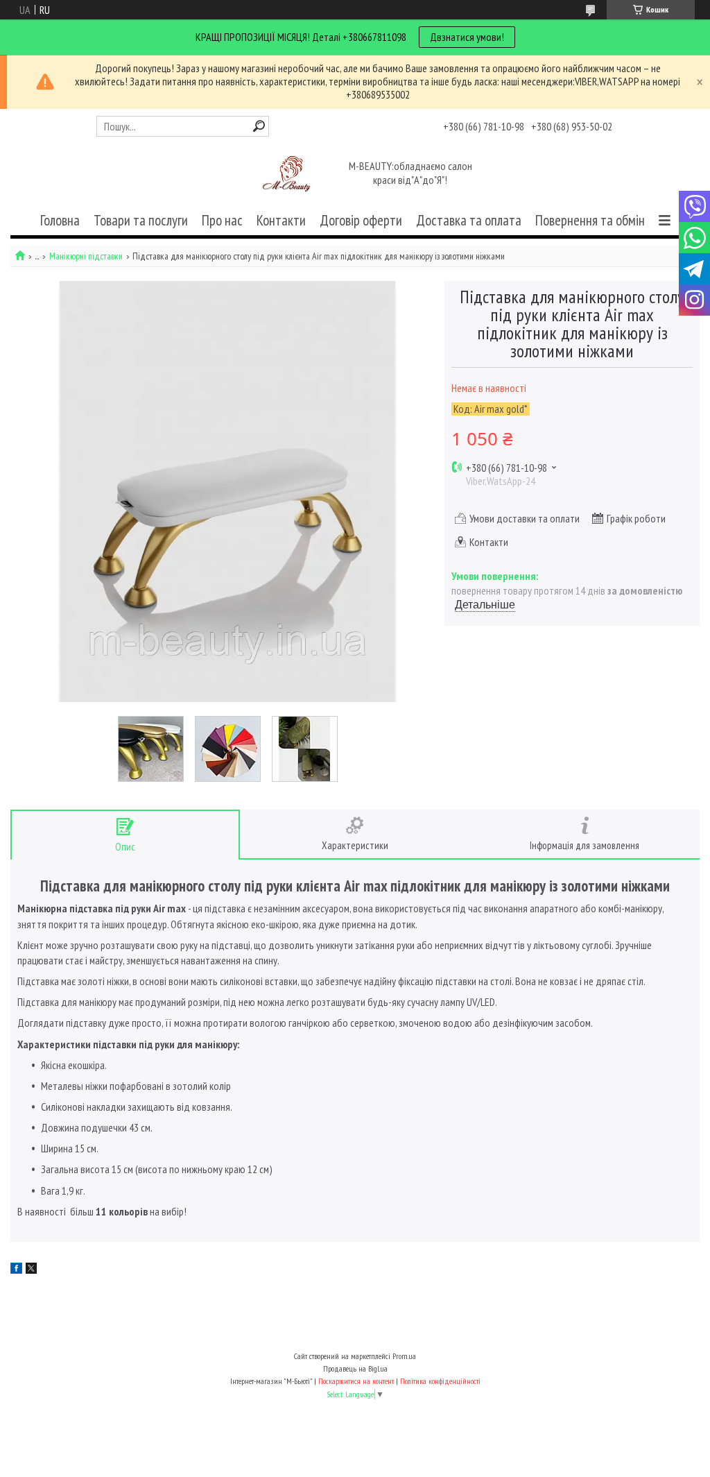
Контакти (281, 220)
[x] (31, 1270)
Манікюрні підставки (86, 256)
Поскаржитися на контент (356, 1381)
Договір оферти (361, 220)
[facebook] (16, 1270)
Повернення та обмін (590, 220)
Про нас (222, 220)
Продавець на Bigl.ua (355, 1368)
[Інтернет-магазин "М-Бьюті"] (289, 175)
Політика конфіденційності (440, 1381)
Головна (60, 220)
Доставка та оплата (468, 220)
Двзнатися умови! (467, 37)
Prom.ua (404, 1356)
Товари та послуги (141, 220)
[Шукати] (259, 126)
